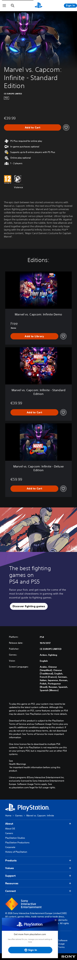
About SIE (10, 828)
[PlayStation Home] (38, 6)
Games (19, 815)
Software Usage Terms (62, 944)
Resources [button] (11, 883)
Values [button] (9, 868)
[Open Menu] (4, 5)
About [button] (9, 823)
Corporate (10, 847)
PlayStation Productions (17, 842)
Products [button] (11, 860)
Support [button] (10, 875)
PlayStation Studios (15, 837)
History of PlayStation (16, 851)
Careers (9, 833)
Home (8, 815)
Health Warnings (17, 764)
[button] (28, 606)
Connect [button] (10, 891)
